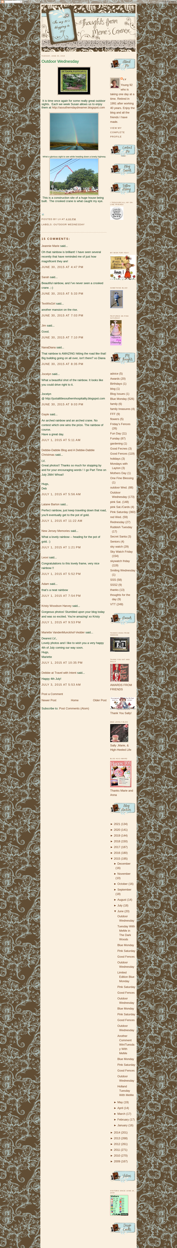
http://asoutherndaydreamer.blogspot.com (78, 107)
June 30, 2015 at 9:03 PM (62, 404)
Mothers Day (118, 473)
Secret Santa (118, 536)
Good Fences (118, 453)
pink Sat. (115, 502)
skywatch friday (120, 561)
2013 (117, 1138)
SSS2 (114, 584)
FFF (113, 414)
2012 (117, 1144)
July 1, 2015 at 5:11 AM (61, 440)
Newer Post (49, 700)
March (121, 1113)
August (121, 899)
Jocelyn (46, 374)
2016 (117, 852)
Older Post (100, 700)
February (123, 1119)
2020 (117, 829)
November (124, 873)
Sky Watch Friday (121, 551)
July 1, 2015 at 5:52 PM (61, 573)
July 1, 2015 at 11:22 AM (62, 520)
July (119, 905)
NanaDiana (49, 347)
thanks (114, 589)
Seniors (115, 541)
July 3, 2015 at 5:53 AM (61, 684)
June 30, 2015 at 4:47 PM (62, 267)
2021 (117, 824)
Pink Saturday (119, 512)
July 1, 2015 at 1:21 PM (61, 547)
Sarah (45, 277)
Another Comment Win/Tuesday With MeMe (125, 1044)
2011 (117, 1149)
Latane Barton (50, 504)
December (124, 863)
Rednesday (117, 522)
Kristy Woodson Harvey (57, 605)
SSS (113, 579)
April (120, 1108)
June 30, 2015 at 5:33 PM (62, 293)
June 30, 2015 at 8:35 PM (62, 364)
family (114, 403)
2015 (117, 858)
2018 (117, 841)
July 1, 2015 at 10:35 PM (62, 662)
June (120, 911)
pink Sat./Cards (120, 507)
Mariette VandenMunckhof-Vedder (63, 632)
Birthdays (116, 383)
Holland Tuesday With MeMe (125, 1091)
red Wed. (116, 517)
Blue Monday (118, 398)
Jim (44, 325)
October (122, 883)
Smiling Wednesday (122, 570)
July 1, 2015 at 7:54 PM (61, 595)
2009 (117, 1161)
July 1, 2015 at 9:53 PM (61, 622)
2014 (117, 1132)
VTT (113, 604)
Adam (45, 583)
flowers (114, 419)
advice (114, 373)
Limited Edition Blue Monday (125, 977)
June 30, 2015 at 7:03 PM (62, 315)
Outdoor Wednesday (60, 61)
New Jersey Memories (56, 530)
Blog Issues (117, 393)
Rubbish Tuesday (121, 527)
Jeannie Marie (50, 245)
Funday (115, 438)
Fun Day (115, 433)
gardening (116, 443)
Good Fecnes (118, 448)
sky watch (116, 546)
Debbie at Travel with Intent (59, 672)
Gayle (45, 414)
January (122, 1125)
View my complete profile (117, 132)
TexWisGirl (48, 303)
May (120, 1102)
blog (112, 388)
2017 (117, 847)
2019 (117, 835)
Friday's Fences (120, 424)
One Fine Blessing (122, 478)
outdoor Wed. (118, 487)
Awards (115, 378)
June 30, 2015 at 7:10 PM (62, 337)
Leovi (45, 557)
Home (75, 700)
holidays (115, 458)
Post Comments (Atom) (74, 708)
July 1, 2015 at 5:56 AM (61, 494)
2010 (117, 1155)
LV (124, 79)
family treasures (120, 409)
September (124, 889)
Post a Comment (52, 694)
